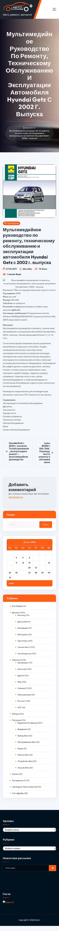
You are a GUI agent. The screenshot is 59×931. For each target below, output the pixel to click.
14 (36, 562)
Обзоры (15, 714)
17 (10, 567)
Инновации (23, 628)
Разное (15, 774)
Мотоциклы (23, 634)
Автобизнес (23, 662)
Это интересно (24, 653)
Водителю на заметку (28, 723)
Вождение (22, 729)
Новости (16, 660)
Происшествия (24, 694)
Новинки (21, 688)
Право (20, 748)
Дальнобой (23, 621)
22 (42, 567)
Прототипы (23, 641)
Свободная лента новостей (24, 787)
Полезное (16, 720)
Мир (19, 682)
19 (23, 567)
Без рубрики (17, 606)
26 (23, 572)
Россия (21, 701)
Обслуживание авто (27, 742)
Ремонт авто (23, 755)
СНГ (19, 707)
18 (16, 567)
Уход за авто (23, 767)
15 (42, 562)
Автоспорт (22, 669)
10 (10, 562)
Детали (15, 612)
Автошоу (21, 615)
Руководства (13, 223)
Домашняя (28, 127)
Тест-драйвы (18, 793)
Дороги (21, 675)
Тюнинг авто (23, 647)
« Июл (11, 583)
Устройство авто (25, 761)
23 (49, 567)
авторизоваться (16, 497)
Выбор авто (23, 735)
